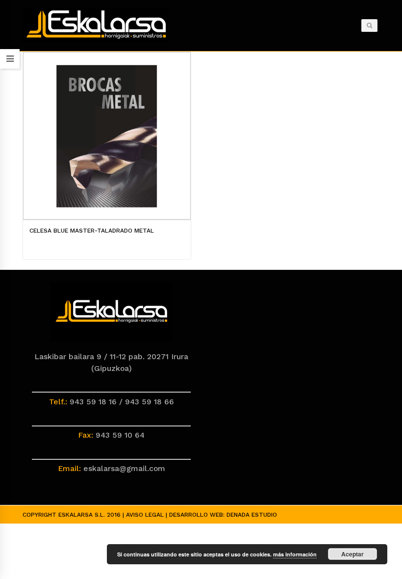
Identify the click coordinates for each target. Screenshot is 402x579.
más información (295, 554)
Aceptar (352, 554)
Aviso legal (145, 514)
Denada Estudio (251, 514)
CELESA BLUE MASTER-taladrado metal (91, 230)
